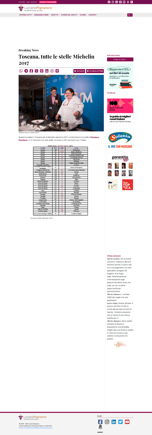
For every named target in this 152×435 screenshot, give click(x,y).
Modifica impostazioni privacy (43, 428)
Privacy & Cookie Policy (26, 428)
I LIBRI (28, 2)
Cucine (83, 15)
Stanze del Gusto (69, 15)
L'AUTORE (22, 2)
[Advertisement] (76, 32)
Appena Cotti (25, 15)
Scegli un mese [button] (119, 59)
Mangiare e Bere (41, 15)
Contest (92, 15)
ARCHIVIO (34, 2)
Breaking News (29, 50)
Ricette (54, 15)
